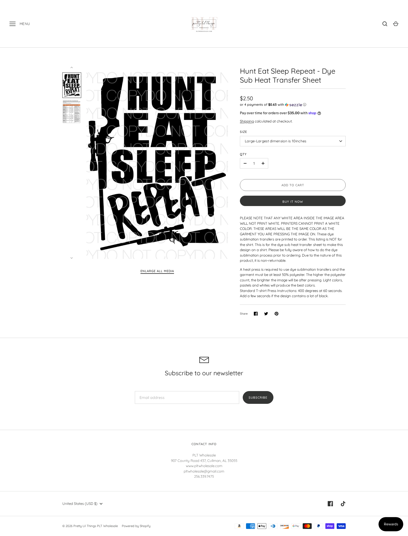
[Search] (385, 24)
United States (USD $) (80, 503)
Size (243, 132)
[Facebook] (330, 503)
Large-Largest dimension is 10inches (275, 141)
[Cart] (396, 24)
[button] (293, 104)
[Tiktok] (343, 503)
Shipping (247, 121)
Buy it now (292, 201)
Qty (243, 154)
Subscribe (258, 397)
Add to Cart (292, 185)
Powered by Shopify (136, 526)
